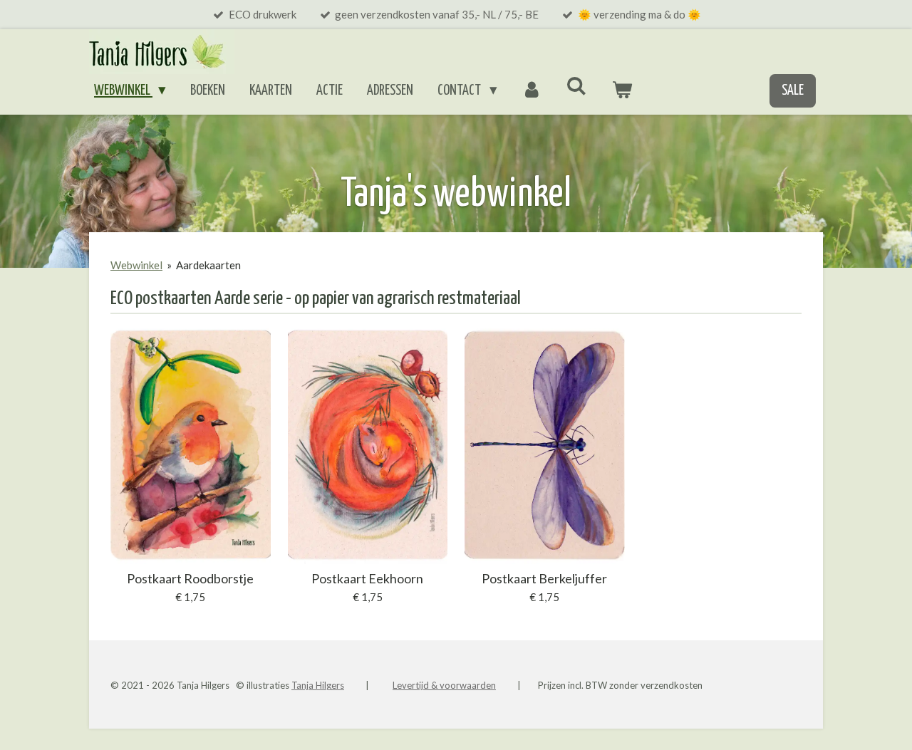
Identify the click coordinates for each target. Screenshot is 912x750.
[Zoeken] (576, 86)
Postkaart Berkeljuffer (544, 578)
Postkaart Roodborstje (190, 578)
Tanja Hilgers (317, 685)
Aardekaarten (208, 265)
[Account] (531, 91)
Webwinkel (136, 265)
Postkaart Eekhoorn (367, 578)
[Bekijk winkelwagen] (622, 91)
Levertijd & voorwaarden (444, 685)
